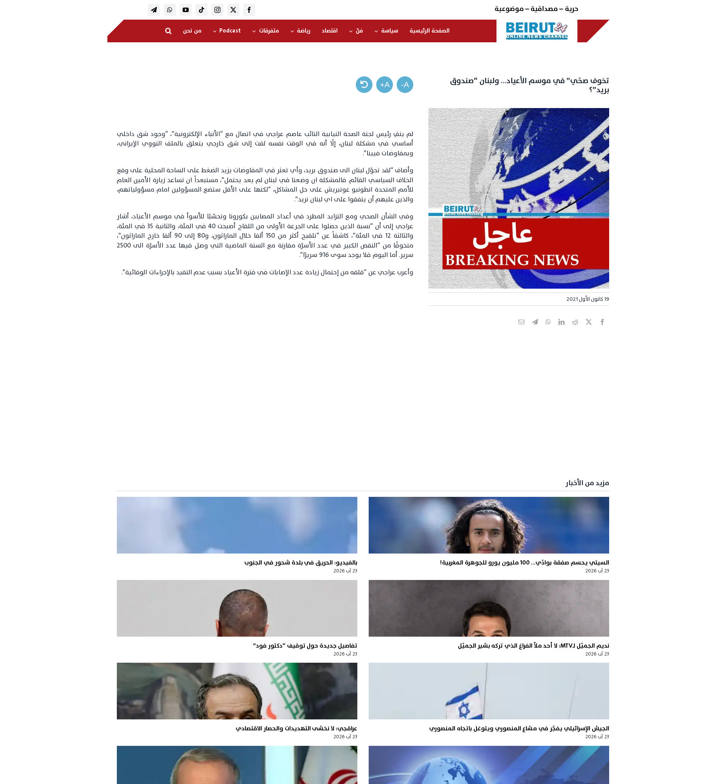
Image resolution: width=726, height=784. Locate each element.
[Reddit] (575, 330)
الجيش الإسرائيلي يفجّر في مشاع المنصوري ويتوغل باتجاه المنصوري (519, 728)
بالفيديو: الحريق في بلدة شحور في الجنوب (300, 563)
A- (405, 84)
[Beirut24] (537, 24)
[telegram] (154, 10)
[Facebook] (602, 330)
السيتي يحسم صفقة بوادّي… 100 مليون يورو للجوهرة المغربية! (524, 563)
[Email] (521, 330)
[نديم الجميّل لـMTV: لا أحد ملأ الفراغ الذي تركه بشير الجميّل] (489, 608)
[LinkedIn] (561, 330)
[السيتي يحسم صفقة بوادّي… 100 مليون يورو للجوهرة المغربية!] (489, 525)
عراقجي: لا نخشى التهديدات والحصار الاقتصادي (296, 728)
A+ (384, 84)
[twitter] (233, 10)
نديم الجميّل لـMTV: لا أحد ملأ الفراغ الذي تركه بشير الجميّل (533, 646)
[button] (168, 31)
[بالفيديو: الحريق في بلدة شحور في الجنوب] (237, 525)
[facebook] (249, 10)
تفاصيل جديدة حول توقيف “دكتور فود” (305, 646)
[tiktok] (201, 10)
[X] (589, 330)
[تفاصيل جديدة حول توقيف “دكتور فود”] (237, 608)
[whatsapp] (170, 10)
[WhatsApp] (548, 330)
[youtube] (186, 10)
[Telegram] (535, 330)
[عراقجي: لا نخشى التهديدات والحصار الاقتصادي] (237, 691)
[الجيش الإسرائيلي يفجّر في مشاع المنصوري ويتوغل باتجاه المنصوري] (489, 691)
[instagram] (217, 10)
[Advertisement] (382, 415)
